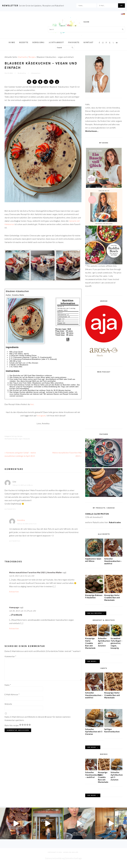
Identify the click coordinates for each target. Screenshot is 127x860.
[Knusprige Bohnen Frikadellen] (94, 592)
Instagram (41, 415)
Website (8, 704)
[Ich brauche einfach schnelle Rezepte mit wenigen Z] (16, 823)
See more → (92, 747)
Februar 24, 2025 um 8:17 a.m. (27, 523)
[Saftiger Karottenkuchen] (113, 726)
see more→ (92, 661)
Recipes (19, 436)
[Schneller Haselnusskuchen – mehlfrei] (113, 556)
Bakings (14, 436)
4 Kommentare (35, 73)
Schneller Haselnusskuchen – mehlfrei (113, 561)
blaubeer (15, 439)
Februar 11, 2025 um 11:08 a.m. (23, 485)
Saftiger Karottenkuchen (112, 730)
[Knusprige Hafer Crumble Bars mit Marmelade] (113, 592)
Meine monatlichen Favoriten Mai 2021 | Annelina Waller (35, 572)
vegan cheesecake (24, 439)
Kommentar (10, 656)
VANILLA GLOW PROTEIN (97, 514)
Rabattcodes (115, 522)
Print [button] (67, 340)
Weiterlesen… (91, 131)
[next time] (48, 823)
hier (32, 404)
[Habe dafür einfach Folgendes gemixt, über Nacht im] (79, 823)
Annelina (21, 520)
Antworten (10, 509)
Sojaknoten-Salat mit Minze (93, 560)
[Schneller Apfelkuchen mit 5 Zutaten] (104, 635)
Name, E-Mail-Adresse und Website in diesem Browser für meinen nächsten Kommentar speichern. (37, 718)
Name (8, 685)
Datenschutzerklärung (55, 858)
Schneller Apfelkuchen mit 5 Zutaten (93, 731)
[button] (29, 82)
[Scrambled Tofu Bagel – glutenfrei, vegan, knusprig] (116, 635)
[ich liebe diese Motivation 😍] (111, 823)
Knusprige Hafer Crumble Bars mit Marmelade (112, 597)
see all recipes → (95, 613)
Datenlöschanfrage (73, 858)
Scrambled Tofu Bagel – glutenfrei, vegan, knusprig (116, 643)
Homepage (14, 607)
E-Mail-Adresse (12, 694)
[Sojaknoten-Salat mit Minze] (94, 556)
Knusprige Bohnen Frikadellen (93, 596)
